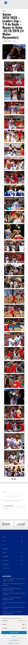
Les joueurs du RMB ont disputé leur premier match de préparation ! (13, 584)
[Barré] (9, 501)
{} (17, 500)
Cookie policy (10, 643)
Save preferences (14, 640)
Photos (4, 11)
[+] (19, 500)
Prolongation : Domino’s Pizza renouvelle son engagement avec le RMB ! (11, 598)
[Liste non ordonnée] (12, 501)
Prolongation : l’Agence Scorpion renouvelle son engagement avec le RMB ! (12, 612)
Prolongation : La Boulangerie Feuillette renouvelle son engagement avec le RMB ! (13, 579)
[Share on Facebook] (12, 479)
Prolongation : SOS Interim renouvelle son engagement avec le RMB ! (13, 594)
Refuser (14, 636)
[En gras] (4, 501)
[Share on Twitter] (15, 479)
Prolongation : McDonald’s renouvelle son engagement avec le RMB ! (13, 608)
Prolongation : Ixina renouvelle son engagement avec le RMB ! (13, 603)
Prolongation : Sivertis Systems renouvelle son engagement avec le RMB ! (11, 589)
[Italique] (6, 501)
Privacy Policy (17, 643)
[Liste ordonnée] (10, 501)
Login (4, 491)
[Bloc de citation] (14, 501)
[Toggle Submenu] (21, 537)
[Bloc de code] (15, 501)
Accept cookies (14, 632)
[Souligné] (7, 501)
